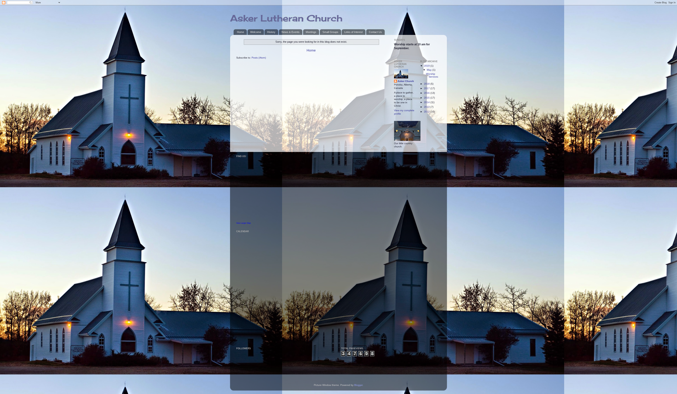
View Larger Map (243, 223)
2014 (427, 102)
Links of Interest (353, 31)
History (271, 31)
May (429, 70)
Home (240, 31)
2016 (427, 93)
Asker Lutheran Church (286, 18)
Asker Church (406, 81)
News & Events (291, 31)
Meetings (311, 31)
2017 (427, 88)
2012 (427, 111)
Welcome (255, 31)
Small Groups (330, 31)
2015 (427, 97)
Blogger (358, 385)
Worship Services (432, 75)
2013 (427, 107)
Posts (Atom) (259, 57)
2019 (427, 66)
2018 (427, 84)
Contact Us (375, 31)
